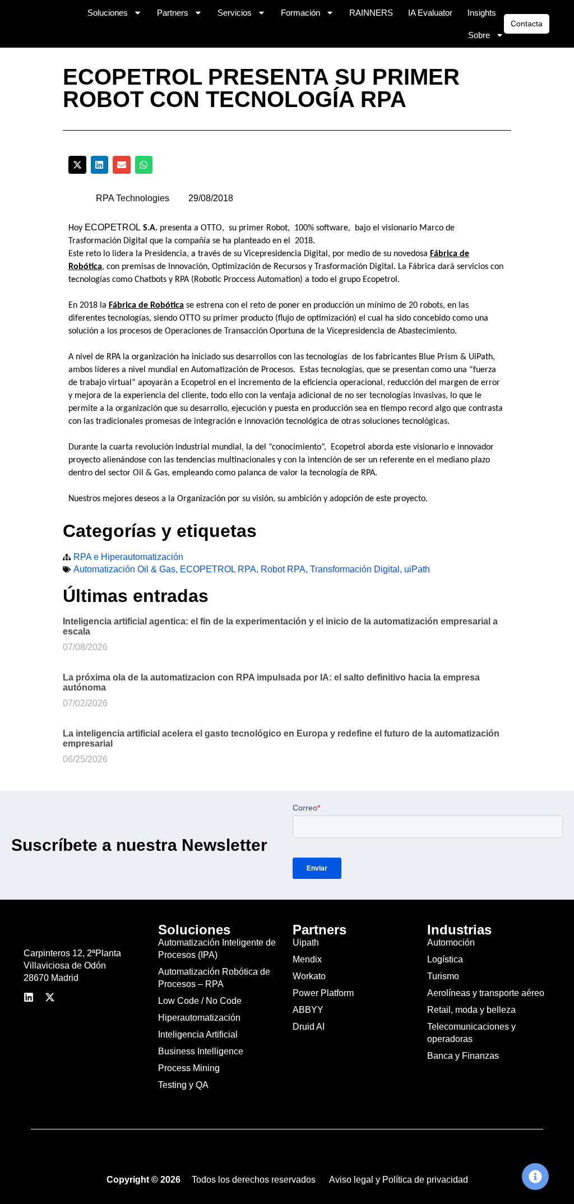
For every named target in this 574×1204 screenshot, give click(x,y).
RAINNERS (371, 12)
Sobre (479, 35)
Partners (172, 12)
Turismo (443, 976)
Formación (300, 12)
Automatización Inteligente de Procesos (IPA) (217, 949)
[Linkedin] (29, 997)
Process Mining (189, 1068)
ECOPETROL (113, 227)
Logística (445, 959)
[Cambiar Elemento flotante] (535, 1176)
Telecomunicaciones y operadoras (471, 1033)
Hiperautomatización (199, 1017)
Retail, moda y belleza (471, 1010)
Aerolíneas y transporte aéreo (485, 993)
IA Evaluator (430, 12)
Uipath (306, 942)
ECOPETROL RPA (218, 569)
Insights (481, 12)
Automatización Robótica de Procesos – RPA (214, 978)
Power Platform (323, 993)
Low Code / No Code (200, 1001)
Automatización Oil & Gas (124, 569)
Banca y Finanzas (463, 1056)
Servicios (234, 12)
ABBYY (308, 1010)
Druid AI (309, 1026)
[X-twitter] (50, 997)
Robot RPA (283, 569)
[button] (77, 165)
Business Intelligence (200, 1051)
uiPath (417, 569)
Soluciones (107, 12)
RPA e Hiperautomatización (128, 557)
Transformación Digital (355, 569)
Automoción (451, 942)
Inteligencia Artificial (198, 1034)
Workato (309, 976)
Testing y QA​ (183, 1085)
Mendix (307, 959)
